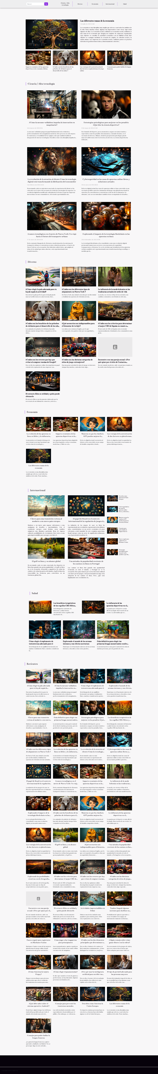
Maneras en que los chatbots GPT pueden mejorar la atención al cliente (92, 436)
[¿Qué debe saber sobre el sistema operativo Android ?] (38, 994)
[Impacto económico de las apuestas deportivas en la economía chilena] (38, 58)
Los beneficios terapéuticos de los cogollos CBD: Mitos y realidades (64, 605)
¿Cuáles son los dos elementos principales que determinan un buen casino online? (93, 942)
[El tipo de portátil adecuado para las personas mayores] (119, 962)
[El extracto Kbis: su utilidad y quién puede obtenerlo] (43, 381)
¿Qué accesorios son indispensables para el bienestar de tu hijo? (92, 847)
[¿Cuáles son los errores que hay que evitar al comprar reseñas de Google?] (43, 347)
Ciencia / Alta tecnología (65, 4)
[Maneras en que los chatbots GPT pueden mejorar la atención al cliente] (92, 424)
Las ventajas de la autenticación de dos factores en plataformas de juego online (92, 69)
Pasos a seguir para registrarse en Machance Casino (124, 540)
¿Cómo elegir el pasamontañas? (65, 972)
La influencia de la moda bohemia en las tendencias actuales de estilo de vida (119, 783)
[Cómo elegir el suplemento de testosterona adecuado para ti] (45, 629)
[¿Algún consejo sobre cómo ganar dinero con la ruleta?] (119, 930)
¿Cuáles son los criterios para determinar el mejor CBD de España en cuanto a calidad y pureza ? (115, 326)
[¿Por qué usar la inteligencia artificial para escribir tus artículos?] (92, 962)
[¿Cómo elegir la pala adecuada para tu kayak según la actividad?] (43, 276)
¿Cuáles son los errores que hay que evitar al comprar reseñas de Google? (92, 878)
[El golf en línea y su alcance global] (46, 548)
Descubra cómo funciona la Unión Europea (123, 497)
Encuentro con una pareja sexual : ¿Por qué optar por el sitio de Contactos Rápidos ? (114, 362)
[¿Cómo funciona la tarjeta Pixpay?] (38, 962)
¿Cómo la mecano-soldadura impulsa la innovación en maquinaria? (65, 688)
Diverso (80, 4)
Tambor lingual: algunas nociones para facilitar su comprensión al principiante (120, 910)
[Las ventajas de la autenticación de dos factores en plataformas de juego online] (92, 58)
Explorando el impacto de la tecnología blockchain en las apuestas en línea (38, 815)
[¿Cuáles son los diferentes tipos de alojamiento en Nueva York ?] (79, 276)
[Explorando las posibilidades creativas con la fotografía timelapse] (38, 866)
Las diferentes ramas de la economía (97, 21)
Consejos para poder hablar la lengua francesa (123, 530)
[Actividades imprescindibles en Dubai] (92, 898)
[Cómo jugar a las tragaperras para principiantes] (65, 930)
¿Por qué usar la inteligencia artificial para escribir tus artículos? (92, 974)
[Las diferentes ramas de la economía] (52, 34)
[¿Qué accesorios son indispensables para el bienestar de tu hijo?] (79, 311)
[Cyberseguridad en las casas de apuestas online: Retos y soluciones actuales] (106, 161)
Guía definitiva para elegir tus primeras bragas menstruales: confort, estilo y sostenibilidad (112, 643)
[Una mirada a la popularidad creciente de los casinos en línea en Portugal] (86, 548)
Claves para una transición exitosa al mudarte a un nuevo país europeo (38, 719)
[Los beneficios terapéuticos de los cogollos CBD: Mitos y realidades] (40, 607)
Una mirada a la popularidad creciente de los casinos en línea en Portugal (119, 847)
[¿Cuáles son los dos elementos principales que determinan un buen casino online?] (92, 930)
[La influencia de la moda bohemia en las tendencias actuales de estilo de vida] (115, 276)
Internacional (110, 4)
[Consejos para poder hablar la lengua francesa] (119, 58)
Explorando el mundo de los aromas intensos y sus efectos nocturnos (119, 688)
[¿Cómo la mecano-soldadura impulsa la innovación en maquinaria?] (52, 104)
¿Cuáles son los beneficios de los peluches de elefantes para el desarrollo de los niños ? (63, 69)
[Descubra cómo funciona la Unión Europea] (112, 498)
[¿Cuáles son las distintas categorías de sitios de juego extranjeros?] (79, 347)
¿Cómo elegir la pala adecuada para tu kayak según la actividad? (38, 688)
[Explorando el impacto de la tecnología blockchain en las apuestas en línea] (106, 216)
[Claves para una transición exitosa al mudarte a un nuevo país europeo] (46, 505)
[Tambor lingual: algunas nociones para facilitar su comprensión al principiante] (119, 898)
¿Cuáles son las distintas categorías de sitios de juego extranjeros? (119, 878)
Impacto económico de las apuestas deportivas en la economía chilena (65, 436)
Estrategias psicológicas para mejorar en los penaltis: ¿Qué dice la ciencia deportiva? (124, 553)
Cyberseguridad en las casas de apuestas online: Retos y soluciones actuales (124, 510)
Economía (95, 4)
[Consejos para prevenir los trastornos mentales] (65, 994)
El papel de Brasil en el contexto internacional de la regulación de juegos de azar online (86, 521)
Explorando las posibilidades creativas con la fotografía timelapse (38, 878)
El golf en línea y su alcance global (46, 561)
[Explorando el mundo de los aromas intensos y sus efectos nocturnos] (79, 629)
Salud (125, 4)
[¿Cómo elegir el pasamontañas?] (65, 962)
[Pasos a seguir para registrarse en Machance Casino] (112, 541)
